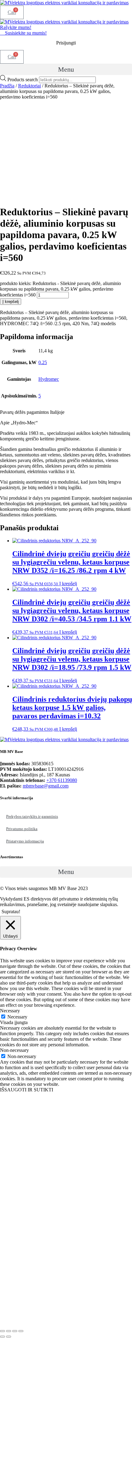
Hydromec (48, 379)
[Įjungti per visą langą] (8, 1331)
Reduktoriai (29, 85)
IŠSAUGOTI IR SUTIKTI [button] (26, 1089)
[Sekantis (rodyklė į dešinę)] (8, 1337)
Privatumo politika (21, 828)
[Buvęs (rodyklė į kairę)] (2, 1337)
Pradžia (7, 85)
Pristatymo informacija (25, 841)
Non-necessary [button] (14, 1050)
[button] (66, 69)
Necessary (17, 1016)
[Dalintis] (14, 1331)
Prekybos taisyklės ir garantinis (32, 816)
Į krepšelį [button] (68, 583)
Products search (23, 79)
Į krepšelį (10, 301)
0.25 (42, 362)
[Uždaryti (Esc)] (20, 1331)
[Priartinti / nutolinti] (2, 1331)
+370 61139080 (61, 780)
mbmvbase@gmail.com (45, 785)
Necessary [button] (10, 1010)
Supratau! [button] (11, 911)
